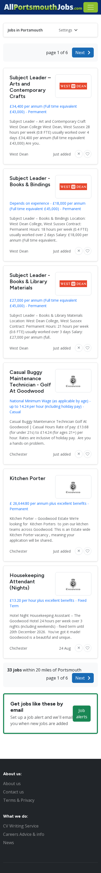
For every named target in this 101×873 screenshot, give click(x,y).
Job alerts (81, 714)
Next (80, 52)
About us (12, 783)
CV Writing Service (21, 826)
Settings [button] (66, 30)
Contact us (13, 792)
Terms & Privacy (18, 800)
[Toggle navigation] (90, 7)
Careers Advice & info (23, 834)
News (8, 842)
